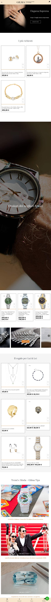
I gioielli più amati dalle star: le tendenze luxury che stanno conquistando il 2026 (25, 558)
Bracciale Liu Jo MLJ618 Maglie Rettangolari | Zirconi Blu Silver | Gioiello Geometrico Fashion (37, 391)
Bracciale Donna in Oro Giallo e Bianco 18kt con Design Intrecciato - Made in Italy (12, 107)
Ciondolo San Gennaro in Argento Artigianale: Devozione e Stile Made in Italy (38, 73)
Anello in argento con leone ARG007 (36, 425)
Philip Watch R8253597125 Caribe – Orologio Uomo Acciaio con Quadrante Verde (8, 313)
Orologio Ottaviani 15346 (33, 462)
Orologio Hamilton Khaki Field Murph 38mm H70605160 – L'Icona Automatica (24, 313)
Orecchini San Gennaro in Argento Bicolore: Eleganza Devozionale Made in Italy (12, 73)
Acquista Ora (35, 21)
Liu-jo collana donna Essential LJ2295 (10, 389)
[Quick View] (23, 67)
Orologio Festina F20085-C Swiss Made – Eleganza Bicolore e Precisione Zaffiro (42, 313)
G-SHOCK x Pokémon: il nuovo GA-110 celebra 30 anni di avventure (25, 519)
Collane (25, 341)
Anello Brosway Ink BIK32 (8, 428)
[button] (49, 2)
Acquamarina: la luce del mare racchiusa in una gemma (25, 597)
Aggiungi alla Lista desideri (23, 64)
